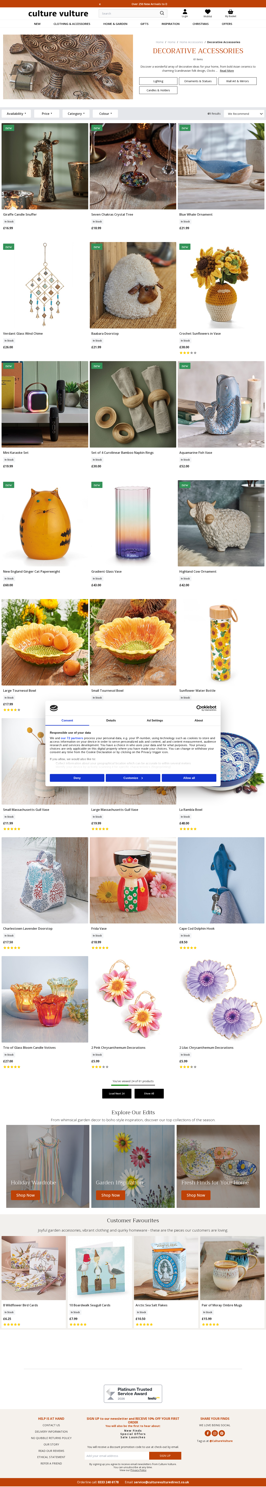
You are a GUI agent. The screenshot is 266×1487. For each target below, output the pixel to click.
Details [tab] (111, 720)
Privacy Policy (138, 1470)
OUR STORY (51, 1444)
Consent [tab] (67, 720)
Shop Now (25, 1195)
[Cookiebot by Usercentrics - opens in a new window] (199, 708)
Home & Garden (115, 24)
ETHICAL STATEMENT (51, 1457)
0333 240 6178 (108, 1482)
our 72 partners (72, 738)
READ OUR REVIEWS (51, 1451)
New (37, 24)
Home (160, 42)
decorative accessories (223, 42)
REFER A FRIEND (51, 1463)
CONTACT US (51, 1425)
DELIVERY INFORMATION (51, 1431)
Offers (227, 24)
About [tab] (199, 720)
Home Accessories (191, 42)
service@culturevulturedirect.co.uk (161, 1482)
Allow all (189, 777)
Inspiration (171, 24)
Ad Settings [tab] (155, 720)
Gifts (144, 24)
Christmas (201, 24)
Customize (130, 777)
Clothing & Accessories (72, 24)
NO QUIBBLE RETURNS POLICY (51, 1438)
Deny (77, 777)
